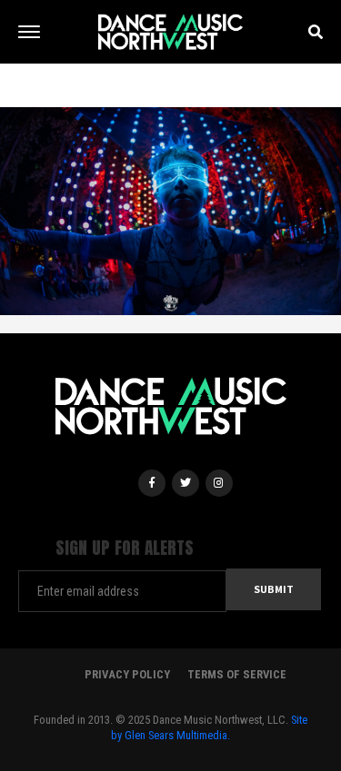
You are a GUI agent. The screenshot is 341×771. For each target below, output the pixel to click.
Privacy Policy (127, 674)
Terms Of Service (236, 674)
